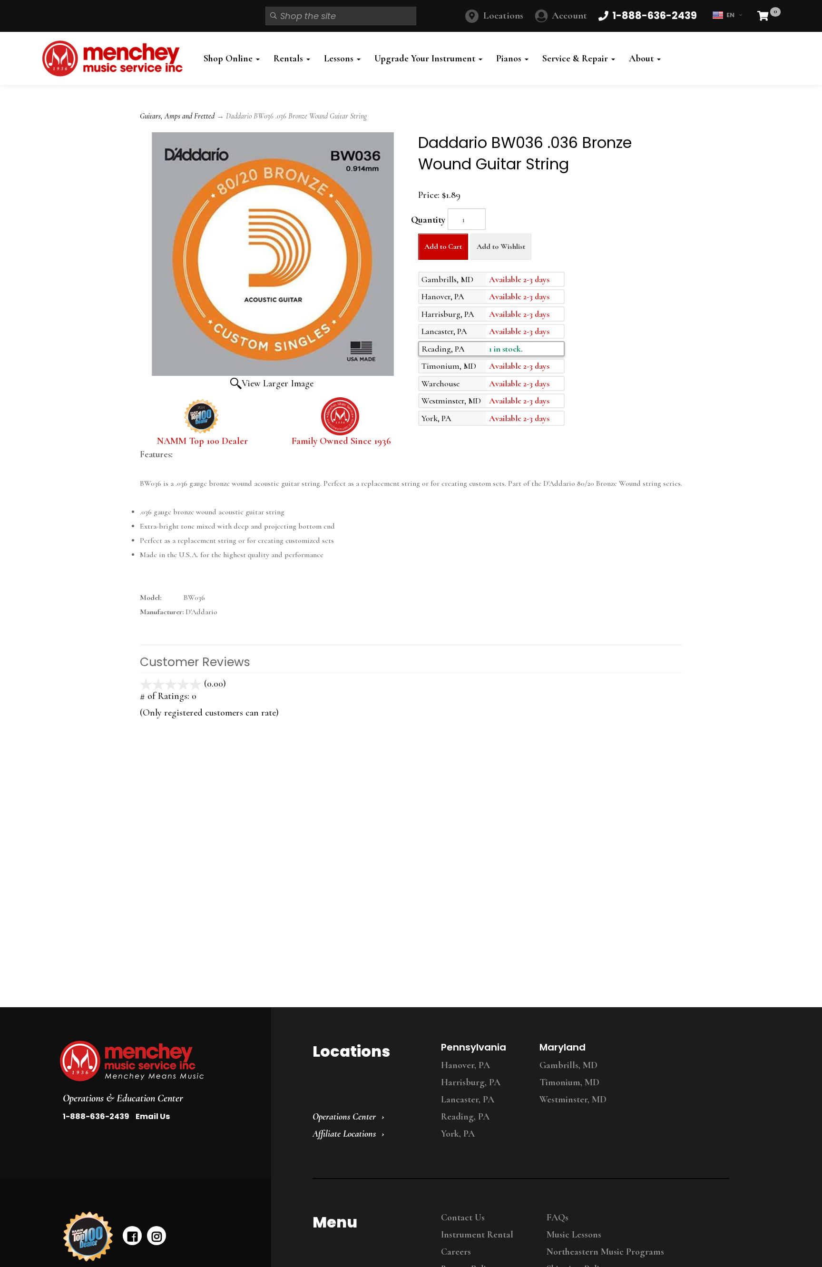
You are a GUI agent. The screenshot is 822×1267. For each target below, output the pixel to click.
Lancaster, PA (467, 1099)
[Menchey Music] (156, 1061)
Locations (503, 15)
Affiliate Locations (344, 1133)
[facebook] (132, 1235)
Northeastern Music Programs (605, 1251)
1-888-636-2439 (96, 1116)
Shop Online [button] (229, 58)
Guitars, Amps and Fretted (177, 116)
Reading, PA (465, 1116)
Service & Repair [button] (576, 58)
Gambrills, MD (568, 1065)
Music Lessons (574, 1234)
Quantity (428, 220)
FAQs (557, 1217)
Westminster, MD (573, 1099)
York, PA (458, 1133)
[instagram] (156, 1235)
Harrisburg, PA (470, 1082)
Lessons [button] (340, 58)
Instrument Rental (477, 1234)
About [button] (642, 58)
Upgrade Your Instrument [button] (426, 58)
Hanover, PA (465, 1065)
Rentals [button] (289, 58)
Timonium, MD (569, 1082)
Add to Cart (443, 246)
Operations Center (344, 1116)
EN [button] (730, 15)
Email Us (153, 1116)
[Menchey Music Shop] (115, 58)
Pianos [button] (510, 58)
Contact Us (463, 1217)
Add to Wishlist (501, 246)
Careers (456, 1251)
